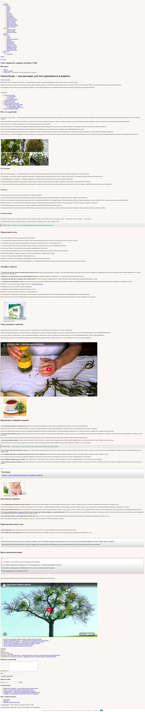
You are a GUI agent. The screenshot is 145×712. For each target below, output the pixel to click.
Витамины (9, 14)
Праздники (9, 54)
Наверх (2, 56)
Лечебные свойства (9, 102)
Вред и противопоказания (11, 108)
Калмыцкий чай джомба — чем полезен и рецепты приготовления (21, 688)
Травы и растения (11, 29)
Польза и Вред (3, 59)
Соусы (8, 36)
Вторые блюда (10, 43)
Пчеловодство (10, 17)
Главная (6, 3)
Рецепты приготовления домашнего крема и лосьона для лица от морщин (23, 639)
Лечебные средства (12, 32)
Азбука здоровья (11, 31)
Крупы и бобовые (11, 22)
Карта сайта (7, 699)
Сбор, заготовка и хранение (11, 103)
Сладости (9, 13)
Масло (8, 12)
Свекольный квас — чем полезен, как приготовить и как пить (20, 691)
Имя (2, 673)
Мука (8, 10)
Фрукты (9, 8)
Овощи (8, 9)
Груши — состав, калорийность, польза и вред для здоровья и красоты (22, 643)
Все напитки (10, 16)
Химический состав (9, 100)
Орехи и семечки (11, 21)
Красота (6, 33)
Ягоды (8, 6)
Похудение (6, 51)
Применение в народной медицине (13, 104)
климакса (21, 512)
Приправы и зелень (12, 24)
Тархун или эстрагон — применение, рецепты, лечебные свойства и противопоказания (33, 656)
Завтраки (9, 40)
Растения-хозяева (12, 99)
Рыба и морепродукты (12, 25)
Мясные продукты (11, 18)
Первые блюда (10, 41)
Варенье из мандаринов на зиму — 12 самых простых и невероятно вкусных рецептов (26, 640)
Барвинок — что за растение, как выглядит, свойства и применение (21, 693)
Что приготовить (11, 44)
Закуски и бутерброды (12, 39)
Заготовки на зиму (11, 48)
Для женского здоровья (14, 106)
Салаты (8, 37)
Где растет (10, 97)
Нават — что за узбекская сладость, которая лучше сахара (18, 689)
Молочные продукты (12, 20)
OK (101, 710)
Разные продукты (11, 26)
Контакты (6, 701)
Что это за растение (9, 95)
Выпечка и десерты (12, 45)
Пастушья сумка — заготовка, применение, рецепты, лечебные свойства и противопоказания (36, 655)
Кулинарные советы (12, 50)
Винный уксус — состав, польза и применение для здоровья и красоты (22, 692)
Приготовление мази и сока (15, 107)
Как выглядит (11, 96)
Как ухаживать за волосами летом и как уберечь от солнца (19, 644)
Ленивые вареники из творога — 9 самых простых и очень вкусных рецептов (24, 641)
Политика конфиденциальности (12, 702)
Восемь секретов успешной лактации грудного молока (18, 646)
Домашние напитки (12, 47)
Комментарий (5, 670)
